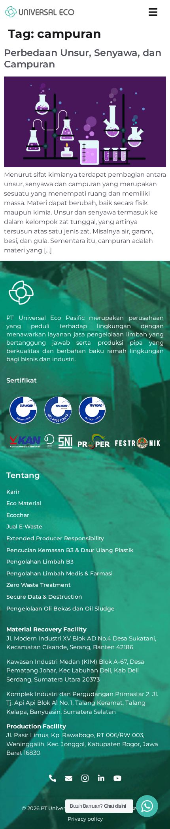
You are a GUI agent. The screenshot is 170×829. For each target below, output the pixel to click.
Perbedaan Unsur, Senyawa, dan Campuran (82, 58)
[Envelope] (69, 778)
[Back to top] (145, 779)
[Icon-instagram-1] (85, 778)
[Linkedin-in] (101, 778)
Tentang (23, 475)
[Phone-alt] (52, 778)
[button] (153, 11)
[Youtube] (117, 778)
